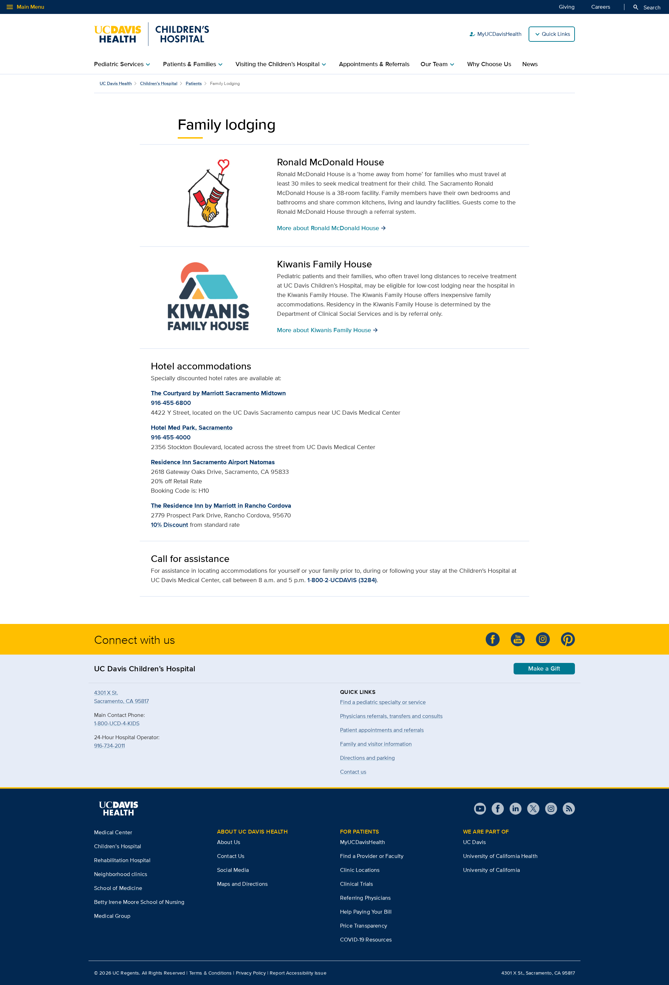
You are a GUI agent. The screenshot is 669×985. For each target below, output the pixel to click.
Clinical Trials (356, 884)
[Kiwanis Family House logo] (208, 296)
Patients (194, 83)
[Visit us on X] (530, 809)
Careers (600, 7)
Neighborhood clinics (120, 874)
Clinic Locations (360, 870)
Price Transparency (363, 926)
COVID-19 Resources (366, 940)
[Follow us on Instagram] (548, 809)
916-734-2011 (109, 746)
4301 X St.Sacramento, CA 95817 (121, 697)
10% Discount (169, 524)
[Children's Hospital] (151, 34)
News (530, 64)
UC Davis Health (116, 83)
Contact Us (231, 856)
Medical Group (112, 916)
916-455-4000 (171, 437)
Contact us (353, 772)
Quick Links (556, 34)
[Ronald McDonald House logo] (208, 194)
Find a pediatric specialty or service (383, 702)
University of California (491, 870)
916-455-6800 (171, 402)
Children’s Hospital (158, 83)
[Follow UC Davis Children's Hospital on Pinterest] (568, 639)
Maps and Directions (242, 884)
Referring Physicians (365, 898)
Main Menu (25, 7)
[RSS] (566, 809)
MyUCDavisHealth (495, 34)
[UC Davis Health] (118, 808)
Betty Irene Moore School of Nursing (139, 902)
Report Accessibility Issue (298, 972)
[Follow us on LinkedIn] (513, 809)
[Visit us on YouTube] (480, 809)
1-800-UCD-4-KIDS (116, 723)
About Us (228, 842)
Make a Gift (544, 668)
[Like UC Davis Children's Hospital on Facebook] (493, 639)
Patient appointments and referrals (382, 730)
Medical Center (113, 832)
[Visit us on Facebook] (495, 809)
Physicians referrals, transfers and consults (391, 716)
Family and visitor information (376, 744)
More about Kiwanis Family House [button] (327, 330)
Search (646, 7)
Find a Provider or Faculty (371, 856)
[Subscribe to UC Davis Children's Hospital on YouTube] (518, 639)
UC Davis (474, 842)
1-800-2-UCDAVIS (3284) (342, 580)
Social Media (233, 870)
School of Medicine (118, 888)
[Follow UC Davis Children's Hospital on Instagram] (543, 639)
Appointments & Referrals (374, 64)
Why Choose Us (489, 64)
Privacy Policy (251, 972)
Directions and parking (367, 758)
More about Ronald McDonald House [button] (331, 228)
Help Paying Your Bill (366, 912)
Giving (567, 7)
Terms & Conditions (210, 972)
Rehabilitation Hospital (122, 860)
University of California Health (500, 856)
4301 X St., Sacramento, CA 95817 (538, 972)
